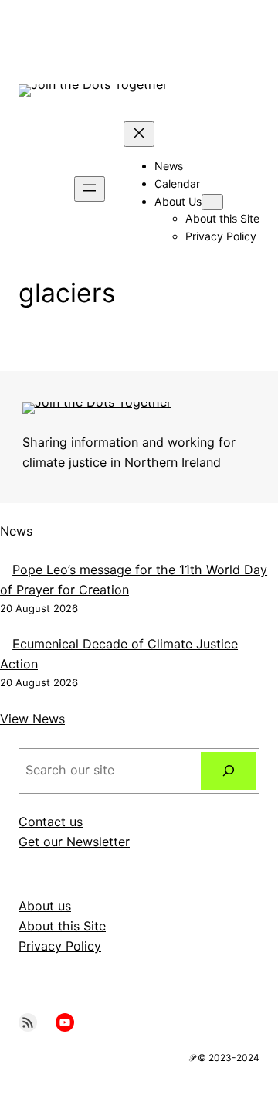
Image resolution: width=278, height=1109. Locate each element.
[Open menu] (89, 189)
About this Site (62, 926)
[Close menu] (139, 134)
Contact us (51, 821)
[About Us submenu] (212, 202)
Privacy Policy (60, 946)
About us (45, 905)
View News (32, 718)
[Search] (228, 771)
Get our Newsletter (74, 841)
